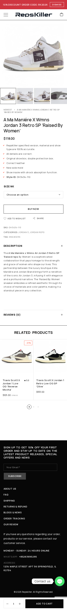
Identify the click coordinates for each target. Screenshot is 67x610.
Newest (8, 109)
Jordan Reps (37, 232)
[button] (29, 406)
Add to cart (44, 603)
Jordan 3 (23, 232)
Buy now (33, 209)
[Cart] (61, 15)
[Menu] (6, 14)
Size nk (9, 186)
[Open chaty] (59, 581)
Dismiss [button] (57, 4)
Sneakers (14, 237)
